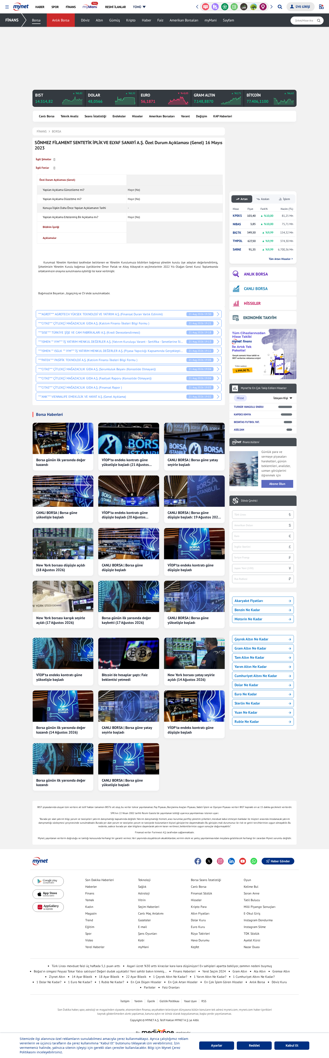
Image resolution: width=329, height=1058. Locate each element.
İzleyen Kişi (280, 398)
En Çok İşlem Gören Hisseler (223, 982)
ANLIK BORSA (256, 274)
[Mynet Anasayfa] (21, 5)
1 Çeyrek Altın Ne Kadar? (170, 977)
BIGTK (237, 233)
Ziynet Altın (57, 977)
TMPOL (237, 241)
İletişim (125, 1001)
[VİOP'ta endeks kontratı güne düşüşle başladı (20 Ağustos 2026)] (128, 491)
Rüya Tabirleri (200, 934)
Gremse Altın (281, 971)
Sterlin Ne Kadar (247, 703)
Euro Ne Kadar (246, 694)
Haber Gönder (280, 861)
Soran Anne (251, 893)
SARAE (237, 249)
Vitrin (142, 900)
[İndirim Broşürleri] (215, 7)
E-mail (142, 927)
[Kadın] (263, 7)
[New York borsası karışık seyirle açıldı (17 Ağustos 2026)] (63, 596)
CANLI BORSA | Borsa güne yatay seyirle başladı (193, 462)
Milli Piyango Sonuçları (260, 907)
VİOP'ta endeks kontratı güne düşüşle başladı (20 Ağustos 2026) (125, 515)
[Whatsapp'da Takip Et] (253, 861)
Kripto (131, 20)
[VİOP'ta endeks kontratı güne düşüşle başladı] (194, 543)
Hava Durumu (200, 940)
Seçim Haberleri (148, 907)
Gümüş (114, 20)
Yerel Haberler (95, 947)
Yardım (138, 1001)
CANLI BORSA (256, 288)
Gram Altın (240, 971)
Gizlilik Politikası (169, 1001)
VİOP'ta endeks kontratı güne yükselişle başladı (59, 677)
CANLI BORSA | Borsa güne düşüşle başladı (122, 567)
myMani (211, 20)
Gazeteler (144, 920)
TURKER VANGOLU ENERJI (248, 406)
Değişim (201, 116)
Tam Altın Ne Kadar (249, 657)
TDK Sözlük (251, 934)
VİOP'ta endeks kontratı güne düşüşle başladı (191, 567)
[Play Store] (48, 881)
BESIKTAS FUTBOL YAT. (247, 422)
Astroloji (144, 893)
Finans (89, 893)
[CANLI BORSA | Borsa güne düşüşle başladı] (128, 543)
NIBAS (237, 224)
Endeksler (119, 116)
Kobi (141, 940)
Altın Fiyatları (200, 913)
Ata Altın (260, 971)
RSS (203, 1001)
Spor (88, 934)
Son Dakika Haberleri (99, 880)
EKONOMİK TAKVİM (259, 317)
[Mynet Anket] (205, 7)
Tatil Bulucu (252, 900)
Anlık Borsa (60, 20)
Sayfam (228, 20)
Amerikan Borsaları (184, 20)
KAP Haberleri (222, 116)
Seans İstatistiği (95, 116)
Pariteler (150, 987)
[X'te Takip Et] (209, 861)
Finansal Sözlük (201, 893)
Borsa (36, 20)
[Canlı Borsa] (244, 7)
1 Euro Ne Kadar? (80, 982)
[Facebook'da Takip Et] (197, 861)
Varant (185, 116)
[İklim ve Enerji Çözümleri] (253, 7)
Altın (99, 20)
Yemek (89, 900)
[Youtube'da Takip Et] (242, 861)
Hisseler (137, 116)
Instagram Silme (255, 927)
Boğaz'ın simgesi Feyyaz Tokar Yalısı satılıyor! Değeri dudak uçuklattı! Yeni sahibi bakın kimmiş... (100, 971)
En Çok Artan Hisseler (183, 982)
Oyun (247, 880)
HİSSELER (252, 303)
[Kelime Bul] (234, 7)
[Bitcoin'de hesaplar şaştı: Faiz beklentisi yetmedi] (128, 653)
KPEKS (237, 216)
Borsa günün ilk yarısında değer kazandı (60, 462)
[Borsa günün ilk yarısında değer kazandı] (63, 438)
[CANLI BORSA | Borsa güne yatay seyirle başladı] (194, 438)
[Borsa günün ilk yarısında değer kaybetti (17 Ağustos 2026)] (128, 596)
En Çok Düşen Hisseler (146, 982)
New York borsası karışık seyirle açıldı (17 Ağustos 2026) (60, 620)
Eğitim (89, 927)
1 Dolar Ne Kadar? (48, 982)
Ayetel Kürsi (252, 940)
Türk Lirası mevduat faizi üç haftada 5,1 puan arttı (86, 966)
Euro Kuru (198, 927)
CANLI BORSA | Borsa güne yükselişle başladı (56, 515)
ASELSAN (239, 429)
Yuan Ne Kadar (246, 712)
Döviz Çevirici (249, 501)
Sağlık (142, 887)
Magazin (91, 913)
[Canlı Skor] (224, 7)
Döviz (85, 20)
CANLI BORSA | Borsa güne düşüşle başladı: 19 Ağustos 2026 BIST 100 (194, 515)
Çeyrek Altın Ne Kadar (251, 639)
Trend (89, 920)
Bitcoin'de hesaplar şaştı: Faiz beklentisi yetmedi (124, 677)
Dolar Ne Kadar (246, 685)
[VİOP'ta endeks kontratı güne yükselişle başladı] (63, 653)
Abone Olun (277, 484)
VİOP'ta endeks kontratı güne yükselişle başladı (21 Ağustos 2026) (125, 462)
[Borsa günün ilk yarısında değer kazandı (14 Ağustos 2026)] (63, 706)
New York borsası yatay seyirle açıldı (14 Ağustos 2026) (191, 677)
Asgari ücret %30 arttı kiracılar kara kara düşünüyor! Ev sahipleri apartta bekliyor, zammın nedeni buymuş (199, 966)
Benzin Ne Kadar (247, 610)
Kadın (89, 907)
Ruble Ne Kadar (247, 721)
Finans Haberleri (184, 971)
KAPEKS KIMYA (242, 414)
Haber (146, 20)
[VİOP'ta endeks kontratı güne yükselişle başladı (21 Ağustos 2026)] (128, 438)
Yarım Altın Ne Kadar (251, 666)
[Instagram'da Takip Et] (220, 861)
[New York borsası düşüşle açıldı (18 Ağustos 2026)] (63, 543)
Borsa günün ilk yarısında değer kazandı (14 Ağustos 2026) (60, 729)
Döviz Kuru (279, 982)
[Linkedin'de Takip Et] (231, 861)
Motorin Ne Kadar (248, 619)
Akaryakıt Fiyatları (249, 600)
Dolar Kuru (198, 920)
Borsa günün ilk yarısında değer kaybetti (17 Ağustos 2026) (126, 620)
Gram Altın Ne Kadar (250, 648)
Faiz (160, 20)
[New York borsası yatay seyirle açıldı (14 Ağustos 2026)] (194, 653)
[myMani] (90, 6)
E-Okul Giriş (252, 913)
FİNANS (12, 20)
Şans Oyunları (147, 934)
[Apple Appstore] (48, 894)
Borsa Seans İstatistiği (206, 880)
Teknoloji (144, 880)
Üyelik (151, 1001)
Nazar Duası (252, 947)
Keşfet (195, 947)
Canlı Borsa (46, 116)
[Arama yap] (280, 6)
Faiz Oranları (171, 987)
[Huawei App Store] (48, 907)
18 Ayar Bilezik (109, 977)
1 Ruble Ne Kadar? (111, 982)
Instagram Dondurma (258, 920)
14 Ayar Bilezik (82, 977)
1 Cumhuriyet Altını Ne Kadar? (254, 977)
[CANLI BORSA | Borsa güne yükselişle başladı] (63, 491)
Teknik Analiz (69, 116)
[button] (7, 7)
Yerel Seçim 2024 (214, 971)
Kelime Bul (251, 887)
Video (89, 940)
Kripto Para (199, 907)
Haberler (91, 887)
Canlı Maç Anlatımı (151, 913)
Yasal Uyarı (190, 1001)
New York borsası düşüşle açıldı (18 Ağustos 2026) (60, 567)
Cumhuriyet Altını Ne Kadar (256, 675)
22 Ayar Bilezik (136, 977)
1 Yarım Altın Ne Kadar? (210, 977)
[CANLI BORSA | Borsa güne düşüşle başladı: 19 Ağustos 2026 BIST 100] (194, 491)
